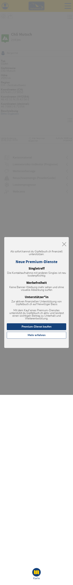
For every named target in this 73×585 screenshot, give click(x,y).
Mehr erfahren (36, 335)
